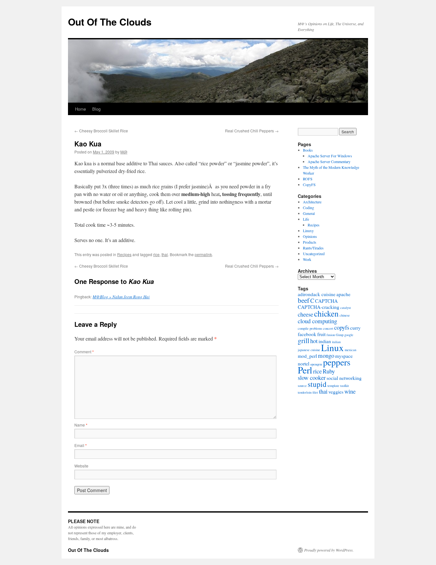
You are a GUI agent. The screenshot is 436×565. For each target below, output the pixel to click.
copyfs (341, 327)
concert (328, 328)
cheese (305, 314)
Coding (308, 207)
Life (306, 219)
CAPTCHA (326, 301)
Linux (332, 347)
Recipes (124, 254)
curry (355, 328)
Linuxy (308, 230)
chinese (345, 315)
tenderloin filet (308, 392)
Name (80, 425)
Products (309, 242)
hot (314, 341)
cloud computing (317, 321)
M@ (123, 151)
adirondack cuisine (316, 294)
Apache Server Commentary (329, 161)
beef (303, 300)
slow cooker (312, 377)
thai (165, 254)
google (348, 335)
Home (80, 109)
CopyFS (309, 184)
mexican (350, 350)
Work (307, 259)
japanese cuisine (309, 350)
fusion (331, 335)
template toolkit (338, 385)
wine (350, 391)
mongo (326, 355)
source (302, 385)
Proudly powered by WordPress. (329, 550)
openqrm (316, 364)
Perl (305, 370)
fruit (321, 334)
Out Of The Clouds (110, 21)
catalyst (345, 307)
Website (81, 465)
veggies (335, 391)
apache (343, 294)
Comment (84, 351)
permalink (203, 254)
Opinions (310, 236)
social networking (344, 378)
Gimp (339, 335)
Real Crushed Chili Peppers (252, 130)
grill (303, 340)
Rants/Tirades (313, 247)
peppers (336, 362)
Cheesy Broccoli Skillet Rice (101, 130)
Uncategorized (314, 253)
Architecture (312, 201)
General (309, 213)
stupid (317, 384)
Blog (96, 109)
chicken (326, 313)
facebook (307, 334)
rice (156, 254)
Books (308, 150)
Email (80, 445)
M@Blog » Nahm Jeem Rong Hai (121, 297)
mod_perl (307, 356)
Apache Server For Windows (330, 155)
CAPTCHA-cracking (318, 307)
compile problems (310, 328)
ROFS (307, 178)
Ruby (329, 371)
